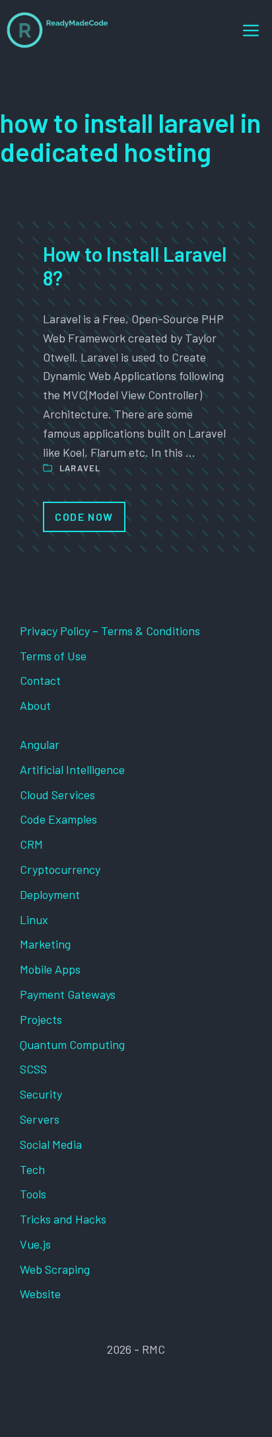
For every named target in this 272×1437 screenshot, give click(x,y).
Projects (41, 1019)
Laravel (80, 468)
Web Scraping (55, 1269)
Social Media (51, 1144)
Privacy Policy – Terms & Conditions (110, 630)
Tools (33, 1193)
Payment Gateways (68, 994)
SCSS (33, 1069)
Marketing (45, 944)
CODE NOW (84, 516)
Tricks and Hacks (63, 1219)
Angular (39, 744)
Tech (32, 1169)
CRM (31, 844)
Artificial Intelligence (72, 769)
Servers (39, 1119)
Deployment (50, 894)
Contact (40, 680)
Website (40, 1293)
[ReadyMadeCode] (57, 30)
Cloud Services (57, 794)
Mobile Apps (50, 969)
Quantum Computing (72, 1044)
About (35, 705)
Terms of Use (53, 655)
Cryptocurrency (60, 869)
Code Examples (58, 819)
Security (41, 1094)
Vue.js (35, 1244)
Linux (34, 919)
